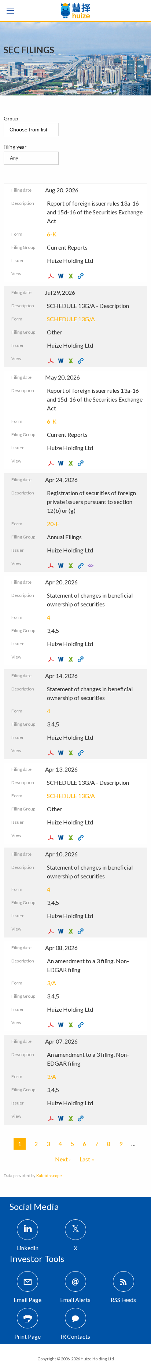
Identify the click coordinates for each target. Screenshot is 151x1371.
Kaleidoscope (49, 1175)
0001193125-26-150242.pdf (52, 931)
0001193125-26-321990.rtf (62, 361)
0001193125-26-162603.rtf (62, 659)
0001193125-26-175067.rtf (62, 566)
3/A (51, 982)
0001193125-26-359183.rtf (62, 276)
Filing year (15, 147)
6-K (51, 234)
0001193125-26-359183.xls (72, 276)
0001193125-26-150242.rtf (62, 931)
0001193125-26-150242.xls (72, 931)
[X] (75, 1229)
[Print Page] (27, 1318)
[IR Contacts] (75, 1318)
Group (11, 118)
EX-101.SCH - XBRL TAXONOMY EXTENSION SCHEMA (91, 566)
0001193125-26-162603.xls (72, 659)
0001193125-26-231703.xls (72, 463)
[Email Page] (27, 1281)
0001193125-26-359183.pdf (52, 276)
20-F (53, 523)
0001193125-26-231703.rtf (62, 463)
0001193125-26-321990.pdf (52, 361)
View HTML (81, 276)
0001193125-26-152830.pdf (52, 838)
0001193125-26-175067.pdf (52, 566)
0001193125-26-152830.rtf (62, 838)
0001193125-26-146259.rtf (62, 1025)
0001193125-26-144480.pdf (52, 1118)
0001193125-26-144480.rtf (62, 1118)
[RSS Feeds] (123, 1281)
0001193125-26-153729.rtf (62, 753)
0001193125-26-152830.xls (72, 838)
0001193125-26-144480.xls (72, 1118)
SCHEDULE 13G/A (71, 318)
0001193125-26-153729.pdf (52, 753)
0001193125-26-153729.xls (72, 753)
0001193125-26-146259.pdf (52, 1025)
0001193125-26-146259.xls (72, 1025)
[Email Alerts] (75, 1281)
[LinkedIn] (27, 1229)
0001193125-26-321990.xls (72, 361)
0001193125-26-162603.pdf (52, 659)
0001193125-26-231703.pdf (52, 463)
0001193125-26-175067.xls (72, 566)
